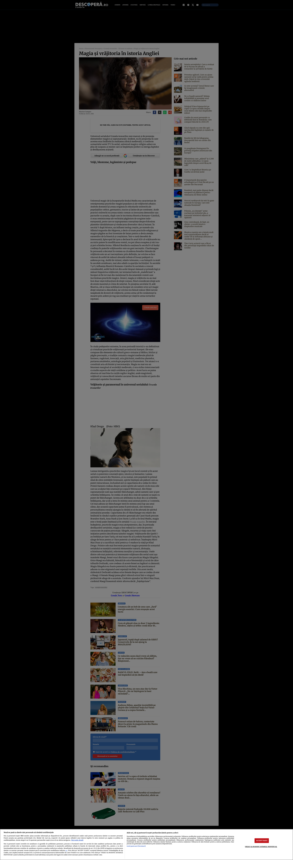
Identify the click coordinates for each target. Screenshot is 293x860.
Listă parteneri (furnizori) (136, 846)
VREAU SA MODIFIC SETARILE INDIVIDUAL (261, 847)
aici (66, 850)
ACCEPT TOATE (261, 840)
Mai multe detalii (77, 840)
